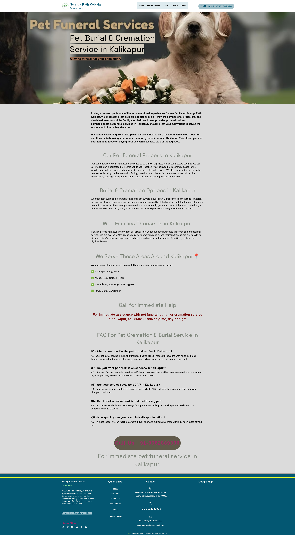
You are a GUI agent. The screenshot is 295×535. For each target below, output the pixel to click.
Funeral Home (76, 8)
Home (115, 489)
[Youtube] (77, 527)
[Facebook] (72, 527)
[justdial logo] (63, 527)
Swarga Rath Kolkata (85, 4)
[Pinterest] (81, 527)
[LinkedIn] (86, 527)
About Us (115, 493)
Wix (166, 533)
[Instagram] (67, 527)
